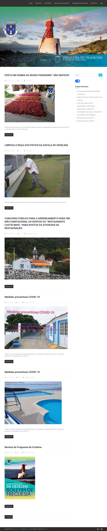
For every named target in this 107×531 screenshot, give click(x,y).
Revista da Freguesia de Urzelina (23, 447)
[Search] (100, 75)
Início (30, 3)
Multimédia (47, 3)
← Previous (8, 517)
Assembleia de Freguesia (80, 3)
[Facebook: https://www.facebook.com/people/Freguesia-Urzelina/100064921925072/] (78, 80)
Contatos (94, 3)
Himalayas (28, 529)
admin (20, 80)
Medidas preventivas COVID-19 (22, 296)
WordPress (45, 529)
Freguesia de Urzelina (17, 529)
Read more (9, 134)
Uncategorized (29, 80)
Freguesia (38, 3)
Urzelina (34, 233)
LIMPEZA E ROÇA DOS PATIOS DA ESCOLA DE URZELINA (36, 145)
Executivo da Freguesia (61, 3)
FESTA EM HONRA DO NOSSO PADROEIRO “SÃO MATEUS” (37, 75)
